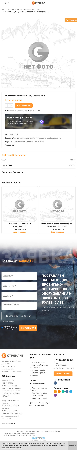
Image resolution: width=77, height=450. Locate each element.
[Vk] (55, 383)
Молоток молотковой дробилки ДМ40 (57, 224)
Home (4, 9)
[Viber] (28, 145)
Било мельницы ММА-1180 (20, 224)
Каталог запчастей (15, 9)
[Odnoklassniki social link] (19, 145)
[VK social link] (24, 145)
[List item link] (64, 361)
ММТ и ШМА (39, 142)
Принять (72, 445)
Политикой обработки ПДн (10, 328)
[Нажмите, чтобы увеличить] (5, 85)
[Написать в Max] (42, 122)
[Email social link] (17, 145)
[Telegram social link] (26, 145)
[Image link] (12, 355)
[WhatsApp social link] (21, 145)
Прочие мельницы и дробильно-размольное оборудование (25, 12)
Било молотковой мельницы (21, 142)
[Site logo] (38, 3)
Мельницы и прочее (32, 9)
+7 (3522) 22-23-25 (24, 111)
